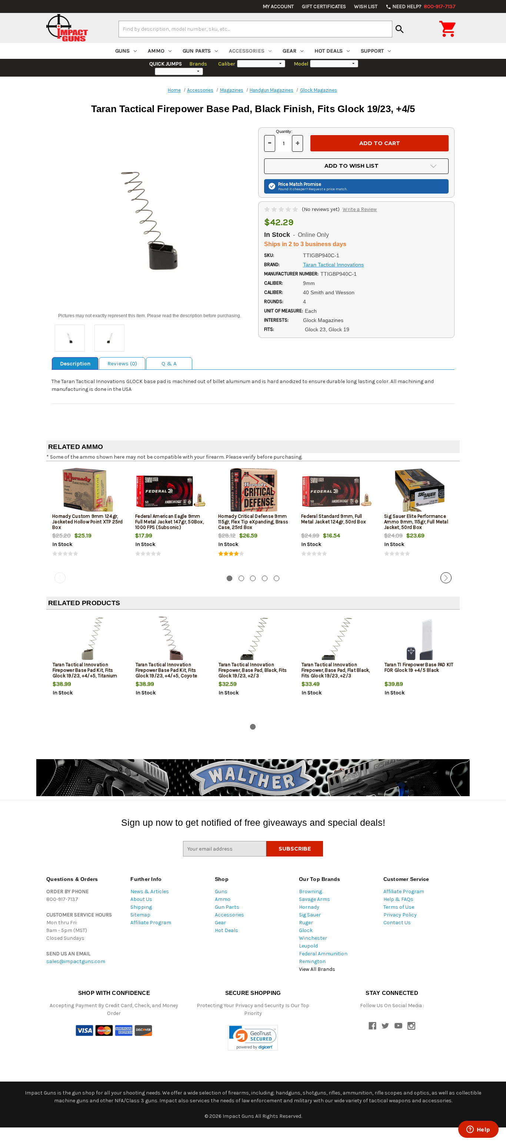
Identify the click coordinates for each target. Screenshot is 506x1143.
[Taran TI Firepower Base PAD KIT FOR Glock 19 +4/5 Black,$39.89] (420, 640)
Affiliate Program (150, 922)
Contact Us (397, 922)
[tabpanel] (88, 518)
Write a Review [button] (360, 209)
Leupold (308, 946)
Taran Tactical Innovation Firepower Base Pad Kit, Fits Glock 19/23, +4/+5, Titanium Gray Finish (85, 673)
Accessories (246, 50)
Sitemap (140, 915)
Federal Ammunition (323, 954)
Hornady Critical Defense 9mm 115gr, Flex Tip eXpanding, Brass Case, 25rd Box (253, 521)
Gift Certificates (324, 6)
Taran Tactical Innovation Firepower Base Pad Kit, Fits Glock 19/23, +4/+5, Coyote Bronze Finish (166, 673)
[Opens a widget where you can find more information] (478, 1130)
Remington (312, 961)
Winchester (313, 938)
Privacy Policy (400, 915)
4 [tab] (264, 578)
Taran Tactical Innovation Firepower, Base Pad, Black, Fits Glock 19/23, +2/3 (253, 670)
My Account (278, 6)
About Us (141, 899)
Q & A (169, 363)
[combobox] (255, 29)
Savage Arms (314, 899)
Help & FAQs (398, 899)
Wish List (365, 6)
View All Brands (317, 969)
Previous (60, 577)
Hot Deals (328, 50)
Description (75, 363)
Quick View (88, 491)
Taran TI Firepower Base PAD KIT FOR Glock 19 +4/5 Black (419, 667)
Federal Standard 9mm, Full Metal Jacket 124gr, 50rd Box (333, 518)
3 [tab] (253, 578)
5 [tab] (276, 578)
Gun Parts (197, 50)
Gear (289, 50)
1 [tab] (229, 578)
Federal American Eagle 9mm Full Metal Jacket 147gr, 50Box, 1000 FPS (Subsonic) (169, 521)
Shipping (141, 907)
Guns (122, 50)
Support (372, 50)
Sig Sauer (310, 915)
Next (446, 577)
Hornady (309, 907)
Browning (310, 891)
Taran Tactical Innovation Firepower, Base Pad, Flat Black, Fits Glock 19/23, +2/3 (336, 670)
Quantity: (284, 131)
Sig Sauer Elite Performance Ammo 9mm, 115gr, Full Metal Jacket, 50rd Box (416, 521)
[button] (252, 1037)
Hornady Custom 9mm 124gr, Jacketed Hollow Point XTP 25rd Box (87, 521)
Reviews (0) (122, 363)
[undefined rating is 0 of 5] (281, 209)
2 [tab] (241, 578)
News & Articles (149, 891)
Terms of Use (398, 907)
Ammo (156, 50)
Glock (306, 930)
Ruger (306, 922)
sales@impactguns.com (75, 961)
